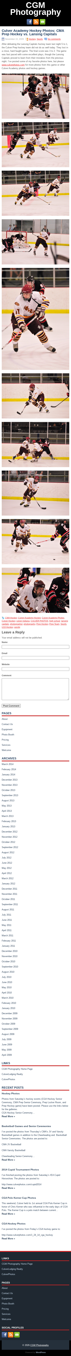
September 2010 (10, 966)
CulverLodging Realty (12, 1074)
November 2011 (9, 894)
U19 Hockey (7, 627)
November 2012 (9, 837)
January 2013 (8, 826)
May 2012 (7, 868)
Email (4, 653)
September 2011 (10, 904)
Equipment (7, 729)
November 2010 (9, 956)
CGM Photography (35, 9)
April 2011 (7, 930)
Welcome (6, 750)
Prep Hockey (42, 624)
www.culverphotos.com (13, 65)
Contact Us (7, 724)
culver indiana (23, 621)
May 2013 (7, 805)
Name (5, 642)
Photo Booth (8, 734)
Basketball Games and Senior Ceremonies (26, 1126)
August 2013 (8, 800)
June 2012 (7, 863)
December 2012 (9, 831)
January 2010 (8, 1008)
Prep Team (54, 624)
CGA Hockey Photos (14, 1223)
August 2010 (8, 972)
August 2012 (8, 852)
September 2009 (10, 1029)
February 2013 (9, 821)
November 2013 (9, 785)
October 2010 (8, 961)
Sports (40, 39)
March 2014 (7, 764)
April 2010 (7, 992)
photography (29, 624)
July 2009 (6, 1039)
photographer (16, 624)
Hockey (32, 39)
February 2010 (9, 1003)
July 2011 (6, 914)
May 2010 (7, 987)
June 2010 (7, 982)
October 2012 (8, 842)
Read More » (8, 1116)
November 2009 (9, 1018)
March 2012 (7, 878)
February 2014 (9, 769)
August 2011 (8, 909)
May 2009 (7, 1049)
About (5, 719)
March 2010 (7, 998)
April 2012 (7, 873)
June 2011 (7, 920)
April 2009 (7, 1055)
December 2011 (9, 889)
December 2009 (9, 1013)
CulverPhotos (8, 1079)
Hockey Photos (11, 1093)
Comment (6, 675)
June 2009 (7, 1044)
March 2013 (7, 816)
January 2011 (8, 946)
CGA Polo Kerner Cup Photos (19, 1197)
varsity (17, 627)
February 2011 (9, 940)
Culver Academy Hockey (29, 618)
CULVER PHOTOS (39, 621)
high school (54, 621)
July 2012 (6, 857)
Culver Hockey (8, 621)
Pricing (5, 739)
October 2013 (8, 790)
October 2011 (8, 899)
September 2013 (10, 795)
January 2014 (8, 774)
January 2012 (8, 883)
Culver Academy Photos (53, 618)
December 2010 (9, 951)
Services (6, 745)
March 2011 (7, 935)
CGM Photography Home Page (17, 1069)
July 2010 (6, 977)
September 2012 (10, 847)
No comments (54, 39)
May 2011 (6, 925)
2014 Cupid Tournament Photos (20, 1169)
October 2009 (8, 1023)
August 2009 (8, 1034)
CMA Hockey (11, 618)
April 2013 (7, 811)
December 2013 (9, 779)
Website (6, 664)
